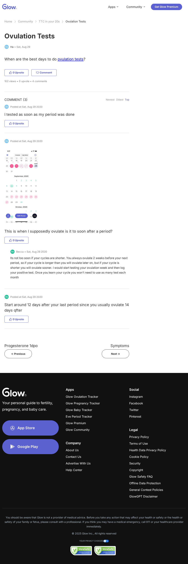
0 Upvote (18, 72)
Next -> (115, 353)
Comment (46, 72)
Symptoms (120, 345)
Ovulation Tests (76, 21)
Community (25, 21)
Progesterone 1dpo (21, 345)
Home (8, 21)
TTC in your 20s (49, 21)
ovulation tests (71, 59)
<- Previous (18, 353)
